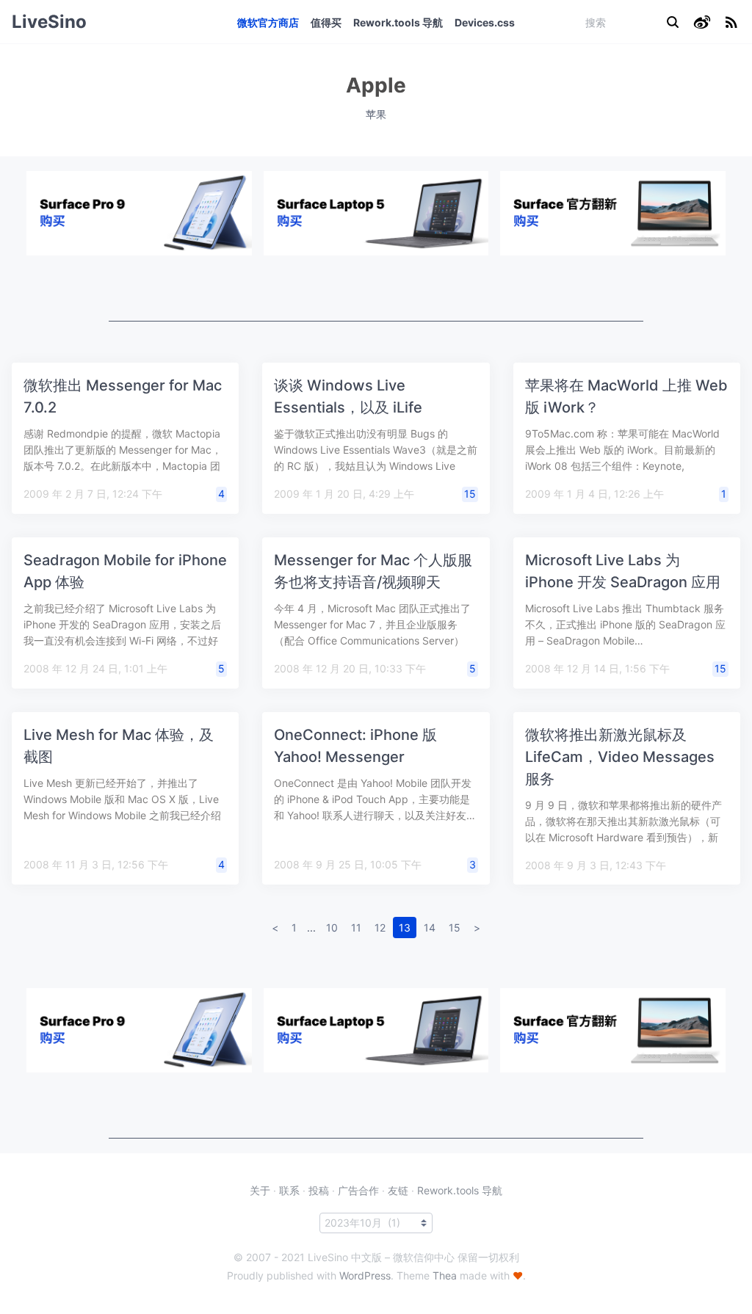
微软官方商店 (268, 22)
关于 (260, 1190)
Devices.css (485, 22)
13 (405, 927)
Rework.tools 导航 (398, 22)
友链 (398, 1190)
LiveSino (49, 21)
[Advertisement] (376, 288)
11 (356, 927)
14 (429, 927)
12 (380, 927)
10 (332, 927)
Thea (445, 1275)
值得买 (326, 22)
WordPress (365, 1275)
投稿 (318, 1190)
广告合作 (358, 1190)
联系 (289, 1190)
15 (470, 493)
